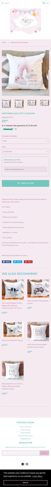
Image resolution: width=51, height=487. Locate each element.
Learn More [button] (37, 476)
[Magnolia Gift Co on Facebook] (23, 464)
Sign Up (44, 453)
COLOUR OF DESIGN (9, 136)
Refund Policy (25, 432)
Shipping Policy (25, 438)
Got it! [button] (25, 483)
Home (4, 42)
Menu (7, 3)
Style (4, 146)
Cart (47, 3)
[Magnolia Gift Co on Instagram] (27, 464)
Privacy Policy (25, 430)
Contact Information (26, 435)
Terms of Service (25, 427)
